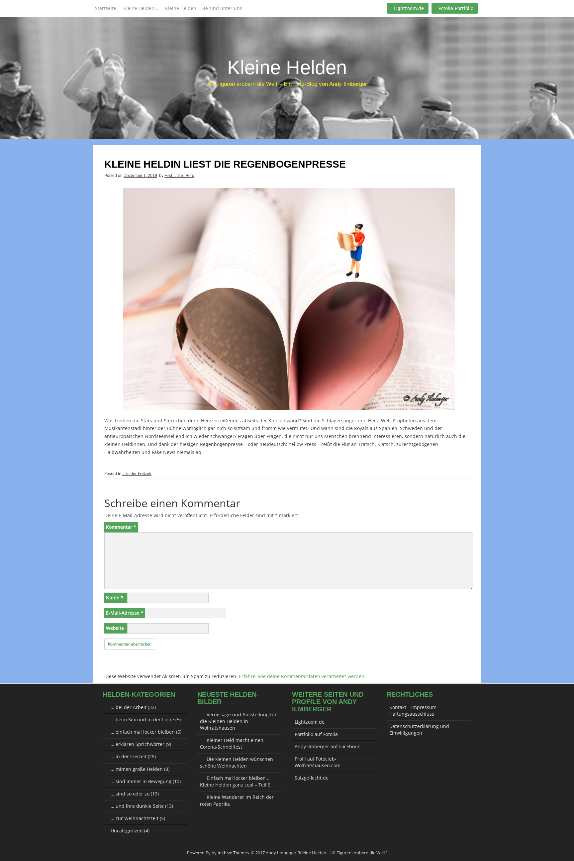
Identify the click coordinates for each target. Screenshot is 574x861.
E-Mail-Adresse (125, 613)
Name (114, 597)
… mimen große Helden (137, 769)
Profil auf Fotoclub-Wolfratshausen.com (317, 762)
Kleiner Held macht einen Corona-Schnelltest (231, 743)
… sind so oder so (130, 793)
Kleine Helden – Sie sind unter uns (203, 8)
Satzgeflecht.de (312, 778)
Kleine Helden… (140, 8)
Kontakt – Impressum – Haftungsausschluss (414, 710)
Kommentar (121, 527)
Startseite (105, 8)
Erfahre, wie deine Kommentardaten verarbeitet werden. (302, 676)
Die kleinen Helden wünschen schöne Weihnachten (236, 762)
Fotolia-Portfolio (455, 8)
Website (115, 628)
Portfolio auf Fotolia (316, 734)
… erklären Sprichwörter (137, 744)
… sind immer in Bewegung (141, 781)
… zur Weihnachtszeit (134, 818)
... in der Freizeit (136, 473)
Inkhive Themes (233, 853)
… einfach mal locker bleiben (143, 732)
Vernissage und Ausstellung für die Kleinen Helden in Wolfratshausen (238, 721)
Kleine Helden (287, 67)
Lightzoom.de (409, 8)
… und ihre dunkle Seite (137, 806)
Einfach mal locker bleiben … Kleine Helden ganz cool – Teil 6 (235, 781)
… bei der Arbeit (128, 707)
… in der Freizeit (128, 756)
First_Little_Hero (179, 175)
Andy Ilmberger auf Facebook (327, 746)
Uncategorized (127, 830)
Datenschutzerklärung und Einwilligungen (419, 729)
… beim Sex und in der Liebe (142, 719)
